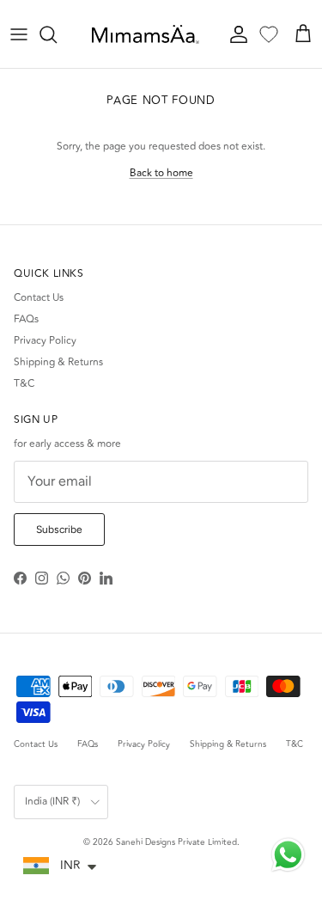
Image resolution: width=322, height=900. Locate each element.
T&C (24, 384)
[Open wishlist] (268, 34)
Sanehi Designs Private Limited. (178, 842)
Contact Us (39, 298)
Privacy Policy (45, 341)
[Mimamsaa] (145, 34)
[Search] (57, 34)
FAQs (26, 319)
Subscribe (59, 529)
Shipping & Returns (58, 362)
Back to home (161, 173)
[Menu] (19, 34)
